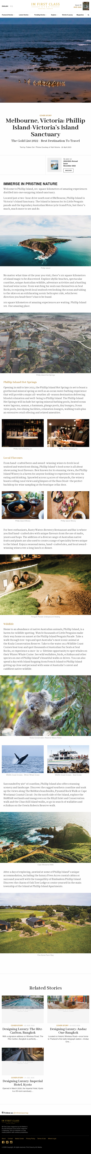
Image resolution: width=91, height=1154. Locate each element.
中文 (11, 6)
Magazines (80, 15)
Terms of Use (41, 1138)
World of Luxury (67, 15)
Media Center (19, 1138)
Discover (68, 170)
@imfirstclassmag (20, 1112)
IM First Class (45, 6)
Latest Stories (24, 15)
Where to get (52, 1138)
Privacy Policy (30, 1138)
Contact (10, 1138)
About (4, 1138)
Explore (54, 15)
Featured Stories (8, 15)
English (5, 6)
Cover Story (46, 115)
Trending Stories (40, 15)
